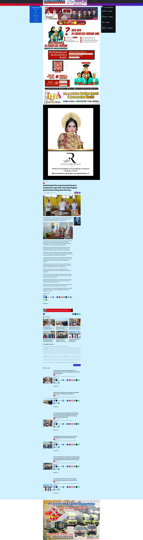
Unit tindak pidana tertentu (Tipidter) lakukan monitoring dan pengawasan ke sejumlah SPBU (74, 340)
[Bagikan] (80, 193)
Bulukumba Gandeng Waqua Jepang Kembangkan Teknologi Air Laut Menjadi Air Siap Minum (62, 328)
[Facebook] (73, 314)
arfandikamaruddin (48, 192)
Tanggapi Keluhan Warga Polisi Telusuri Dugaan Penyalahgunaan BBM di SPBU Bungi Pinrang (48, 340)
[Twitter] (75, 314)
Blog (44, 183)
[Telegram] (77, 314)
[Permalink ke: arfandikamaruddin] (44, 193)
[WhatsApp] (80, 314)
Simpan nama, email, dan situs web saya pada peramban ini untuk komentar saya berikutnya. (61, 362)
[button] (96, 2)
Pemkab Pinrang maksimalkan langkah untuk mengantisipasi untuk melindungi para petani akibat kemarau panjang (49, 328)
